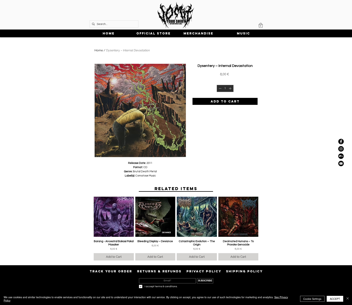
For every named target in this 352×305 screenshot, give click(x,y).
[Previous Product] (88, 216)
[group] (176, 228)
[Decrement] (219, 88)
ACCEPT (335, 299)
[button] (261, 25)
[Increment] (230, 88)
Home (98, 50)
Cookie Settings (312, 299)
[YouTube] (341, 163)
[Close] (347, 298)
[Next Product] (263, 216)
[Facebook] (341, 141)
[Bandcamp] (341, 156)
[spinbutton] (225, 88)
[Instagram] (341, 149)
